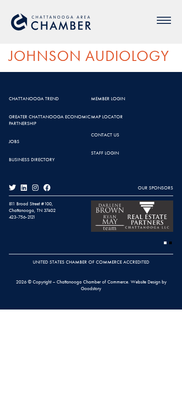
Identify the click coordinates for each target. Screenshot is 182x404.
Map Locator (107, 116)
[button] (165, 243)
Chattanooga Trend (34, 98)
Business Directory (32, 159)
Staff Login (105, 153)
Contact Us (105, 135)
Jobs (14, 141)
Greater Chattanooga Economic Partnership (50, 119)
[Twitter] (12, 187)
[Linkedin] (23, 187)
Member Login (108, 98)
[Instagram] (35, 187)
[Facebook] (46, 187)
